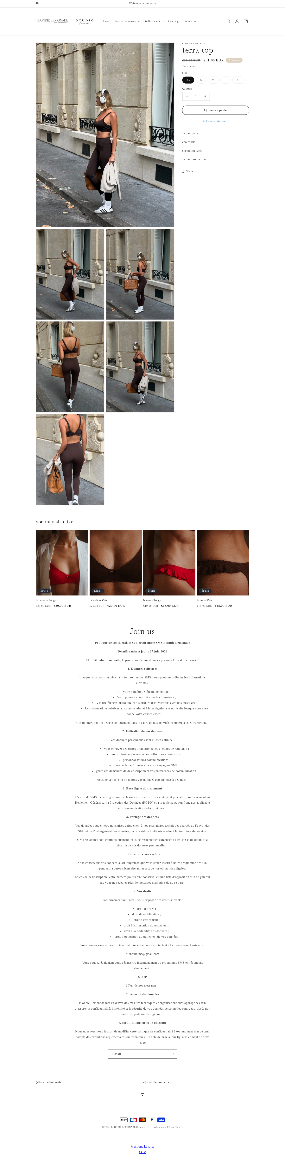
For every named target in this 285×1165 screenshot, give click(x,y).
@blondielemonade (49, 1082)
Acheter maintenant (215, 121)
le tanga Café (204, 600)
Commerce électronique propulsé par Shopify (159, 1127)
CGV (142, 1152)
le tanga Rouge (152, 600)
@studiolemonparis (156, 1082)
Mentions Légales (142, 1146)
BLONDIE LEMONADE (123, 1127)
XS (188, 79)
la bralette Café (99, 600)
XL (240, 81)
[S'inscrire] (173, 1054)
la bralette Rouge (46, 600)
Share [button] (189, 171)
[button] (126, 21)
